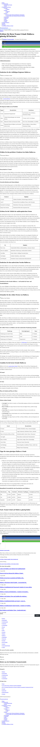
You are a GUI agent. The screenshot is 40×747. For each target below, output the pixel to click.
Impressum (4, 690)
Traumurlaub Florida (8, 4)
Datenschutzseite (5, 692)
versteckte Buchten (6, 98)
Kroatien (5, 20)
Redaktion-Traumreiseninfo (4, 550)
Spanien (5, 10)
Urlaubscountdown (5, 22)
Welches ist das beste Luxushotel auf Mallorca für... (12, 578)
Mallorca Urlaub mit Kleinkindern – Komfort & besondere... (14, 591)
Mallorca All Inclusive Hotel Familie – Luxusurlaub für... (13, 582)
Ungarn (5, 21)
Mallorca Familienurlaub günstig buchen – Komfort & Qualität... (15, 605)
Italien (5, 19)
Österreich (4, 638)
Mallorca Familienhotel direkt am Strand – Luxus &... (13, 601)
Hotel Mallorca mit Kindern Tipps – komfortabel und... (13, 610)
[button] (4, 41)
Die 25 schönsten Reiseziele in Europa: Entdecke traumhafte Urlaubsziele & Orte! (17, 687)
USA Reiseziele (5, 3)
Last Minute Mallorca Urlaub (7, 25)
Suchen (1, 613)
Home (3, 2)
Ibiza (7, 12)
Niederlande (4, 637)
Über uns (4, 24)
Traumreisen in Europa (6, 7)
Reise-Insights (4, 642)
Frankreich (6, 18)
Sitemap (3, 694)
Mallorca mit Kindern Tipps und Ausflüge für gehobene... (13, 596)
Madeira (7, 9)
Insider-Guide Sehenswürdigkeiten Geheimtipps (15, 14)
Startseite (1, 30)
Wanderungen (24, 342)
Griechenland (4, 625)
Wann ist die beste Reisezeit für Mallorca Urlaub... (12, 573)
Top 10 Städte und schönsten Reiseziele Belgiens (15, 15)
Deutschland (6, 17)
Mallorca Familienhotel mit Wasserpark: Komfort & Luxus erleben (16, 587)
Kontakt (3, 23)
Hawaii (5, 5)
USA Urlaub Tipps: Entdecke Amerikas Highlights (11, 685)
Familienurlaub (5, 621)
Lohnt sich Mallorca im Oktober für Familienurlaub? (12, 568)
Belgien (5, 13)
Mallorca (8, 11)
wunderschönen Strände (12, 366)
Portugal (5, 8)
